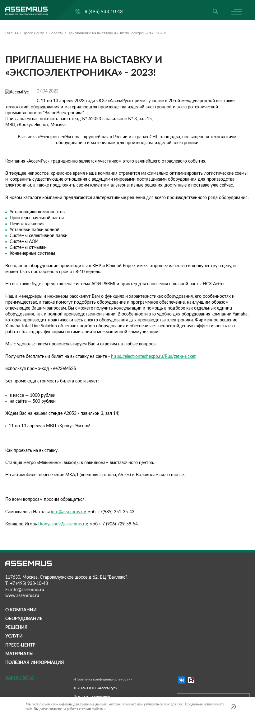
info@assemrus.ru (68, 512)
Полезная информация (34, 663)
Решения (16, 627)
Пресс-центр (20, 645)
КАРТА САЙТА (19, 678)
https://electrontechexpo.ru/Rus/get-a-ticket (153, 356)
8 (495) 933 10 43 (104, 11)
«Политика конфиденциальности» (102, 679)
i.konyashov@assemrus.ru (62, 524)
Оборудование (23, 619)
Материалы (19, 654)
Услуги (14, 636)
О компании (21, 610)
